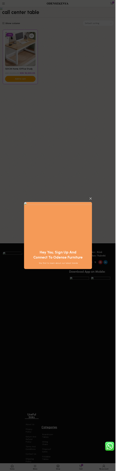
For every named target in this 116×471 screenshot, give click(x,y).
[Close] (90, 198)
